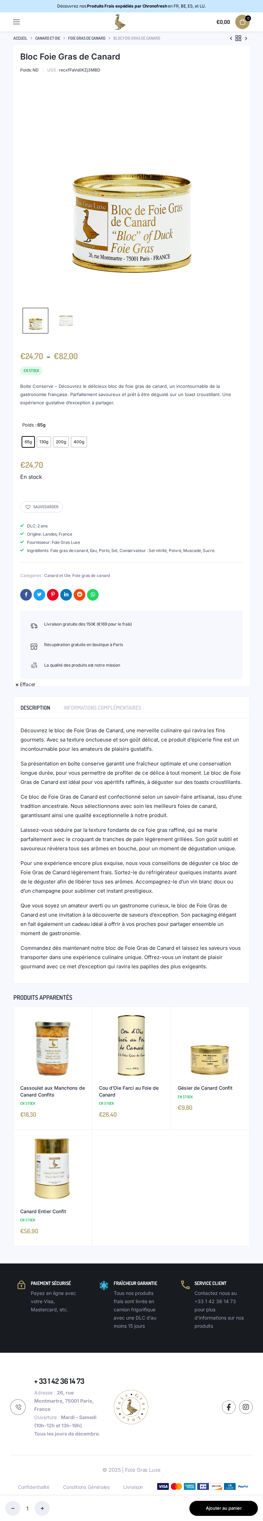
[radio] (28, 442)
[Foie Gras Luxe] (119, 22)
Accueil (20, 38)
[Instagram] (246, 1407)
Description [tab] (35, 707)
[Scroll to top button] (252, 1493)
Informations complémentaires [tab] (102, 707)
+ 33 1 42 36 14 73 (59, 1381)
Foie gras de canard (86, 38)
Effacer (27, 684)
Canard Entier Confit (43, 1211)
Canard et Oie (47, 38)
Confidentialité (34, 1487)
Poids (28, 425)
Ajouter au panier (224, 1508)
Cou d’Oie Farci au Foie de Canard (129, 1091)
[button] (41, 507)
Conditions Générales (86, 1487)
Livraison (133, 1487)
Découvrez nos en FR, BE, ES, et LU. (131, 6)
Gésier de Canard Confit (205, 1088)
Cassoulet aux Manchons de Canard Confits (52, 1091)
